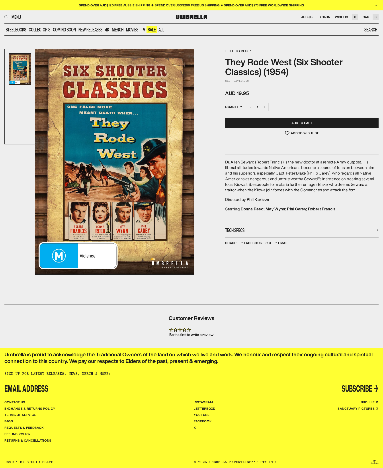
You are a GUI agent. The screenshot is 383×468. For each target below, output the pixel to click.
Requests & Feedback (24, 427)
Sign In (324, 17)
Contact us (14, 402)
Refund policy (17, 434)
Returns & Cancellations (27, 440)
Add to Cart (302, 122)
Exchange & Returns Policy (29, 408)
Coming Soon (64, 29)
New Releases (90, 29)
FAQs (8, 421)
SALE (152, 29)
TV (143, 29)
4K (107, 29)
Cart (370, 17)
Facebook (253, 243)
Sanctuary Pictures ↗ (358, 408)
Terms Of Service (20, 414)
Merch (117, 29)
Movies (132, 29)
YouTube (202, 414)
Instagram (203, 402)
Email (283, 243)
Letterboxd (204, 408)
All (161, 29)
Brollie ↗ (370, 402)
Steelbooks (16, 29)
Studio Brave (40, 462)
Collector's (39, 29)
